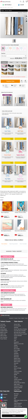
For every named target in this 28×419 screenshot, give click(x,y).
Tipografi (16, 377)
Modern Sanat (17, 358)
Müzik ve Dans (17, 361)
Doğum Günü (3, 333)
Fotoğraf (16, 351)
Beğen (22, 81)
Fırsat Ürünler (17, 389)
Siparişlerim (11, 318)
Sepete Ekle (10, 81)
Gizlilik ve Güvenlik (18, 406)
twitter (4, 397)
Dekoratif (16, 346)
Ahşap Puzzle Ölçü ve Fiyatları (20, 333)
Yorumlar (16, 395)
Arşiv (15, 340)
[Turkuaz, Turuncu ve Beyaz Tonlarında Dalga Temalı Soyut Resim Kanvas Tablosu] (20, 206)
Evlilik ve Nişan (3, 335)
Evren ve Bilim (17, 350)
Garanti (15, 397)
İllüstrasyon (16, 355)
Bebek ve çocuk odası (18, 343)
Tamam (14, 415)
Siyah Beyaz (16, 372)
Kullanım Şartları (17, 404)
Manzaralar (16, 356)
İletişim (26, 318)
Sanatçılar (16, 327)
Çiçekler (15, 345)
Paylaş (25, 81)
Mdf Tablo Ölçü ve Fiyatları (19, 332)
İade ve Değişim (21, 318)
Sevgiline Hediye (3, 330)
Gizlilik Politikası (5, 412)
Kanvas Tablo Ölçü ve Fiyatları (20, 329)
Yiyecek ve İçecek (18, 379)
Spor (15, 376)
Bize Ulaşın (16, 393)
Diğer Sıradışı (17, 384)
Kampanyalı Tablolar (18, 385)
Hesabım (16, 318)
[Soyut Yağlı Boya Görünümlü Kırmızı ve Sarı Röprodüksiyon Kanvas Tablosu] (7, 206)
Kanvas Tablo (17, 324)
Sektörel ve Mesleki (18, 387)
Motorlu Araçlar (17, 359)
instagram (5, 400)
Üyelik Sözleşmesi (18, 403)
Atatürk (15, 337)
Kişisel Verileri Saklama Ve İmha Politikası (20, 401)
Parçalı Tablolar (3, 338)
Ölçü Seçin (4, 55)
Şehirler (15, 374)
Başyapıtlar (16, 342)
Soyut (15, 369)
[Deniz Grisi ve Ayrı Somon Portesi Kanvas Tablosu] (20, 224)
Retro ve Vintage (17, 368)
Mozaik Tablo (3, 325)
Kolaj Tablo (2, 327)
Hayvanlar (16, 363)
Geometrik (16, 353)
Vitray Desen (16, 381)
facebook (5, 394)
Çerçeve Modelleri (18, 335)
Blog (15, 398)
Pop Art (15, 366)
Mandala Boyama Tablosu (19, 382)
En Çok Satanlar (17, 325)
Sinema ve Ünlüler (18, 371)
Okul (15, 364)
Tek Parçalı (2, 324)
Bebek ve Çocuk (3, 332)
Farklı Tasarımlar (3, 337)
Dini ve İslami (17, 348)
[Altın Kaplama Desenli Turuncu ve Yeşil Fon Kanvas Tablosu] (7, 224)
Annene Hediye (3, 329)
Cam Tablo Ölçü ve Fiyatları (20, 330)
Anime (15, 338)
